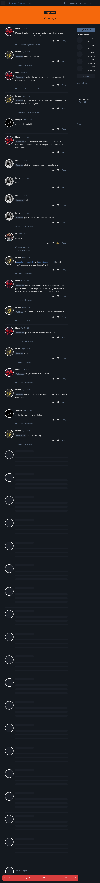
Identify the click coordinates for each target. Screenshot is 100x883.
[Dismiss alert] (75, 878)
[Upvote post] (53, 40)
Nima (20, 56)
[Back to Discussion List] (3, 3)
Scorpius (21, 435)
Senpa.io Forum (16, 3)
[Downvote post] (58, 40)
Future (21, 77)
